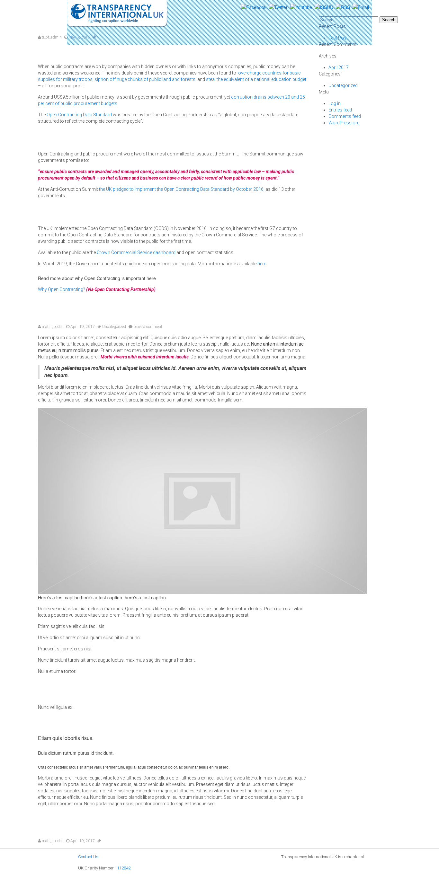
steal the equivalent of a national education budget (256, 79)
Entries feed (340, 109)
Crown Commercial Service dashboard (135, 252)
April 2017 (338, 67)
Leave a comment (147, 326)
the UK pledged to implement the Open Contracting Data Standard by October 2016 (181, 189)
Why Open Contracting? (61, 289)
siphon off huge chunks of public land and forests (145, 79)
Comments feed (344, 116)
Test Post (173, 312)
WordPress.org (344, 122)
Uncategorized (114, 326)
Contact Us (88, 856)
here (261, 263)
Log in (334, 103)
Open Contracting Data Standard (79, 114)
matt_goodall (52, 326)
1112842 (122, 868)
